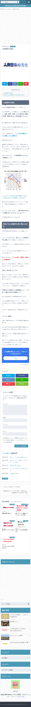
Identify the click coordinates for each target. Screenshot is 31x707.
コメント (5, 404)
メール (5, 424)
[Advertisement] (15, 27)
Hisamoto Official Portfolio (15, 6)
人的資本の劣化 (8, 93)
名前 (4, 417)
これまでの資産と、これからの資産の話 (19, 615)
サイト (5, 431)
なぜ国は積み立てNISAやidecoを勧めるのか (18, 629)
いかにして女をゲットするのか (12, 487)
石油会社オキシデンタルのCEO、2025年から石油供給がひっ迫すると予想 (15, 491)
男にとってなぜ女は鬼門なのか (18, 457)
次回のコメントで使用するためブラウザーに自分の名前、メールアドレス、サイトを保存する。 (15, 440)
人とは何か (6, 453)
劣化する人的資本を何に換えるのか (13, 95)
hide (18, 90)
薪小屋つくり (14, 621)
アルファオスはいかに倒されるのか (19, 469)
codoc (25, 364)
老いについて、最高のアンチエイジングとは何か (19, 461)
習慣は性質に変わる (15, 465)
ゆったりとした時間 (16, 635)
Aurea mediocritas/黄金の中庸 (19, 642)
